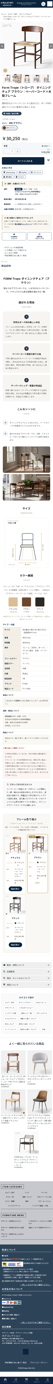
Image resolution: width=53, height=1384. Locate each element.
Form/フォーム (41, 1002)
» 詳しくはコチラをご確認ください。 (35, 1284)
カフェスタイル (10, 1018)
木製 (43, 1029)
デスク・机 (10, 1197)
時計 (27, 1201)
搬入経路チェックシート (23, 224)
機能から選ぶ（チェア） (28, 1018)
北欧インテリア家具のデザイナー (40, 1227)
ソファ (27, 1192)
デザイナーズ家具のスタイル (11, 1221)
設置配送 (11, 971)
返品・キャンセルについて (18, 978)
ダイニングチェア (25, 14)
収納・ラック (27, 1197)
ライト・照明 (9, 1201)
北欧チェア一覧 (26, 1013)
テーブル (44, 1192)
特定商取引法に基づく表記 (15, 1362)
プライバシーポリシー (39, 1362)
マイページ (48, 1382)
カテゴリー (16, 1382)
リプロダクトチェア (26, 1008)
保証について (13, 984)
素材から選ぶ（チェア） (27, 1024)
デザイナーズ (9, 1008)
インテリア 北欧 (10, 1013)
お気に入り (37, 1382)
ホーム (3, 14)
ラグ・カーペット (44, 1201)
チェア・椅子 (12, 14)
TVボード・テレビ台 (44, 1197)
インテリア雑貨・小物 (40, 1206)
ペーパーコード (10, 1029)
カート (26, 1382)
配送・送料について (15, 965)
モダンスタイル (41, 1013)
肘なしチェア (9, 1024)
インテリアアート (14, 1206)
